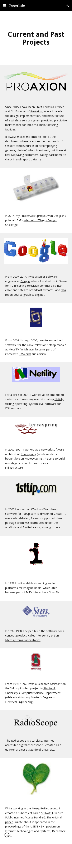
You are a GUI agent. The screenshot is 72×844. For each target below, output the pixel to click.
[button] (4, 5)
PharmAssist (28, 215)
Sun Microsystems (30, 458)
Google (25, 281)
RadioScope (18, 740)
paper (9, 822)
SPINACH (47, 813)
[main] (36, 38)
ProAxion (36, 111)
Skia (63, 290)
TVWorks (25, 354)
